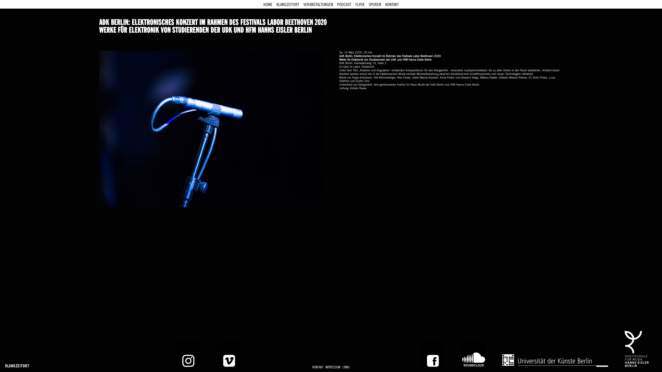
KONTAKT (317, 367)
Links (346, 367)
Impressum (332, 367)
